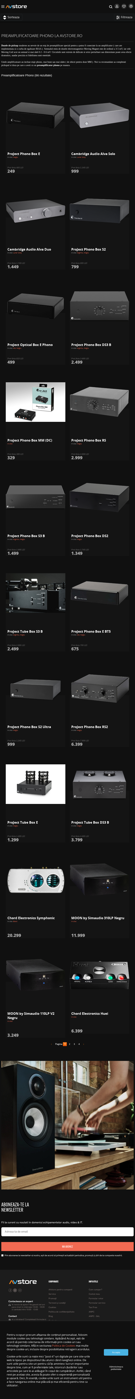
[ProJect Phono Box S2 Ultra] (35, 688)
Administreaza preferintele (116, 1368)
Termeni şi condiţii (57, 1303)
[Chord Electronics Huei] (99, 975)
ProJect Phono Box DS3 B (91, 345)
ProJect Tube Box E (22, 822)
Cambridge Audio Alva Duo (29, 249)
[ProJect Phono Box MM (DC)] (35, 402)
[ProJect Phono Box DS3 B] (99, 306)
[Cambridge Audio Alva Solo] (99, 115)
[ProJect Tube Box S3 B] (35, 593)
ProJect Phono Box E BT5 (91, 631)
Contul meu (94, 1294)
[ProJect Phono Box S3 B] (35, 497)
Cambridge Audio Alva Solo (93, 154)
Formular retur (96, 1299)
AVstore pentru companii (60, 1290)
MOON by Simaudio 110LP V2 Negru (30, 1015)
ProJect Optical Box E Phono (30, 345)
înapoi (52, 1044)
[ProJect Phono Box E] (35, 115)
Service (52, 1294)
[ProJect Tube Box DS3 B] (99, 784)
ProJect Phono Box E (23, 154)
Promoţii (52, 1299)
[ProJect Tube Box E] (35, 784)
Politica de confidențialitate (61, 1312)
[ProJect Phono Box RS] (99, 402)
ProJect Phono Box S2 (88, 249)
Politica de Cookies (63, 1345)
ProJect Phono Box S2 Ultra (29, 727)
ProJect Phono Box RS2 (89, 727)
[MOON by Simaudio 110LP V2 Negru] (35, 975)
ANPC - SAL (94, 1316)
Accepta (116, 1352)
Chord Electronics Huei (89, 1013)
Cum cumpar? (95, 1290)
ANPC (91, 1312)
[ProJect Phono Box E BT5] (99, 593)
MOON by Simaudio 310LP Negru (97, 918)
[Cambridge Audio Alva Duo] (35, 211)
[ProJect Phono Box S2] (99, 211)
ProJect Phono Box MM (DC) (29, 440)
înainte (82, 1044)
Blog (51, 1316)
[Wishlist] (124, 8)
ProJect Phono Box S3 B (26, 536)
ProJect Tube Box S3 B (25, 631)
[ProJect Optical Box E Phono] (35, 306)
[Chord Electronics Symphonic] (35, 879)
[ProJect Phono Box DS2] (99, 497)
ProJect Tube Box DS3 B (90, 822)
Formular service (97, 1303)
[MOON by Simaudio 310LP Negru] (99, 879)
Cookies (52, 1307)
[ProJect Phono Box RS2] (99, 688)
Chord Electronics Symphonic (31, 918)
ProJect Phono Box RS (88, 440)
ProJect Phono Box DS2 (89, 536)
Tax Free (93, 1307)
